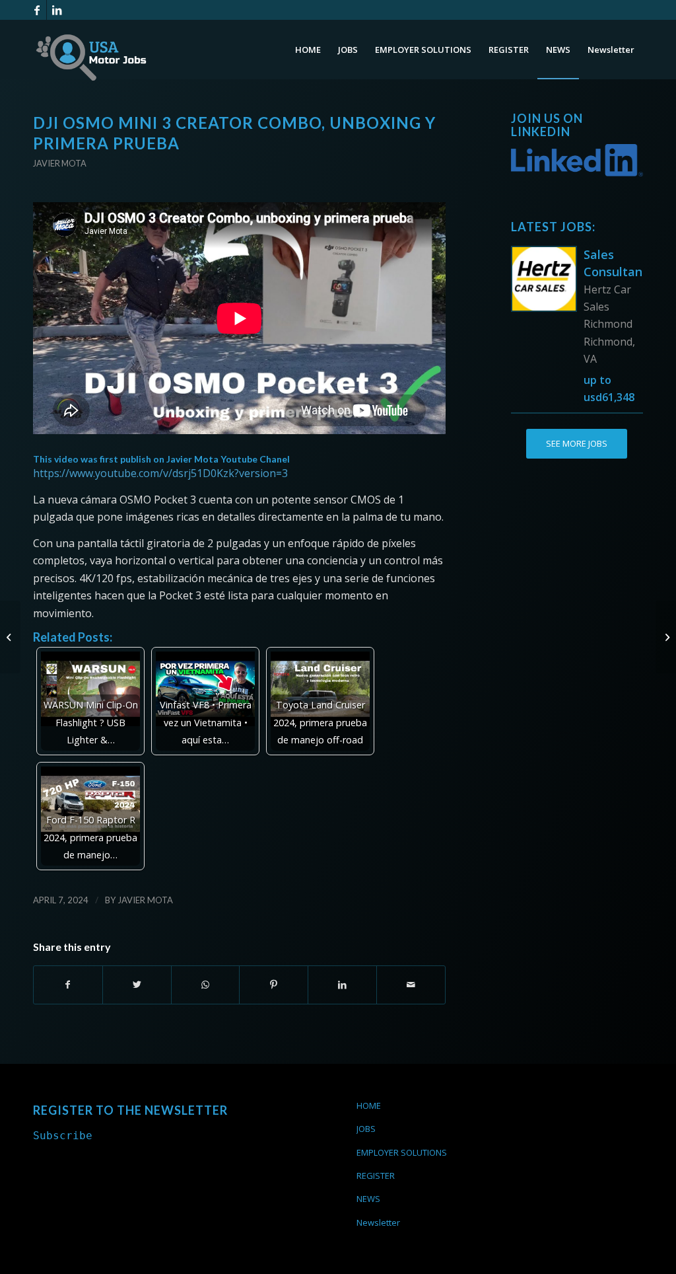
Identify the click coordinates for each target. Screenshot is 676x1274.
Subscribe (62, 1135)
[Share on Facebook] (68, 984)
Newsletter (378, 1222)
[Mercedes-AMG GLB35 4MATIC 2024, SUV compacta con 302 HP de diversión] (10, 637)
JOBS (366, 1129)
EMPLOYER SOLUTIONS (401, 1152)
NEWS (368, 1199)
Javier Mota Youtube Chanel (228, 459)
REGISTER (375, 1175)
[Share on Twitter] (137, 984)
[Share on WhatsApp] (206, 984)
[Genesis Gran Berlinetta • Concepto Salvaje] (666, 637)
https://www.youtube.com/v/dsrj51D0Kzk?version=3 (160, 473)
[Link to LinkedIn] (57, 10)
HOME (368, 1105)
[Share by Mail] (411, 984)
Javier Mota (59, 163)
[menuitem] (308, 49)
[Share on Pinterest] (274, 984)
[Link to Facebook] (36, 10)
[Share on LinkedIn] (342, 984)
